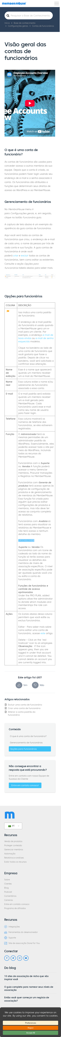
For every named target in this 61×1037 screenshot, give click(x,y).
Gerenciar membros (13, 849)
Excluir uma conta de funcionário (25, 704)
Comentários (10, 896)
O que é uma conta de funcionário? (28, 736)
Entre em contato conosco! (25, 785)
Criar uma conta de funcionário (24, 708)
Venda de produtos (13, 841)
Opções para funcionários (23, 749)
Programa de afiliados (15, 908)
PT (13, 826)
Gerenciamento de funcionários (26, 742)
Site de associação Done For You (24, 943)
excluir (24, 255)
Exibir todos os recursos (15, 862)
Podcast (8, 892)
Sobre (7, 880)
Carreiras (8, 900)
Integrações (14, 927)
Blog (6, 888)
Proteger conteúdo (13, 845)
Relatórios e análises (14, 858)
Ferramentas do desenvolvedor (23, 932)
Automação (9, 854)
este (43, 633)
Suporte (12, 938)
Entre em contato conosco (16, 904)
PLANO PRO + (25, 540)
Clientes (8, 884)
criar (15, 255)
